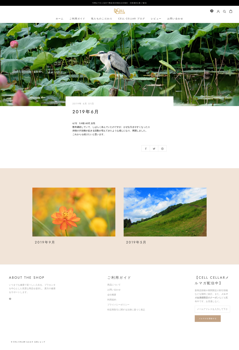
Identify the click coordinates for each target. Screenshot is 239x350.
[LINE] (211, 11)
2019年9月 (45, 242)
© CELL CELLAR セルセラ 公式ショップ (28, 342)
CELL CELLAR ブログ (131, 18)
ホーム (60, 18)
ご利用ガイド (77, 18)
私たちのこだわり (102, 18)
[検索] (224, 11)
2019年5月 (136, 242)
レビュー (156, 18)
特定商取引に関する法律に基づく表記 (126, 309)
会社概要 (111, 294)
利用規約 (111, 299)
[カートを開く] (230, 11)
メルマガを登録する (208, 318)
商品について (114, 284)
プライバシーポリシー (118, 304)
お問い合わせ (175, 18)
